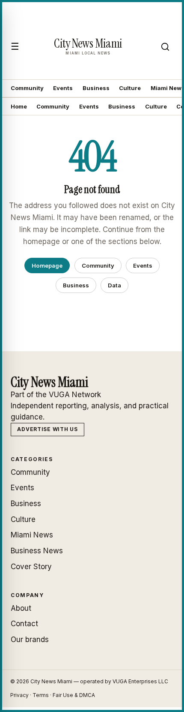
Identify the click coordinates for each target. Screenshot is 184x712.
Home (19, 106)
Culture (130, 87)
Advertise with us (47, 429)
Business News (37, 550)
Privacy (19, 695)
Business (96, 87)
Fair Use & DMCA (74, 695)
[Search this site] (165, 47)
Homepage (47, 265)
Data (114, 285)
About (21, 608)
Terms (41, 695)
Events (63, 87)
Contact (24, 623)
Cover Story (31, 566)
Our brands (30, 639)
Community (27, 87)
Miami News (32, 535)
